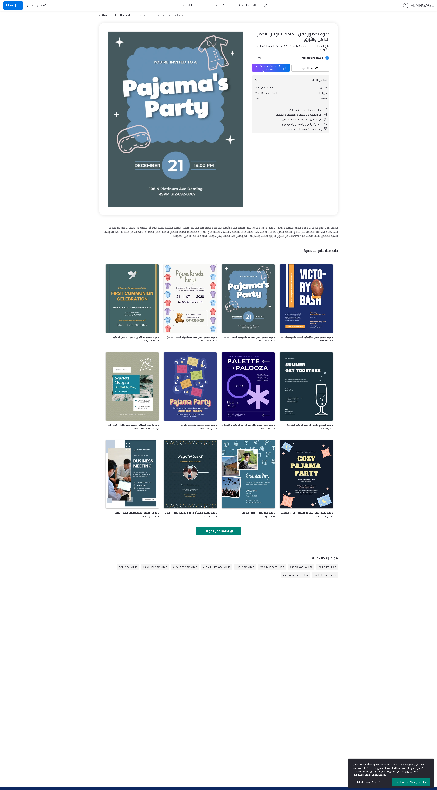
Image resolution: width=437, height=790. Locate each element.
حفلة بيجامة (152, 15)
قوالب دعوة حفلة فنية (301, 567)
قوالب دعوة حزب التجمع (272, 567)
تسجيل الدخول (36, 5)
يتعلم (204, 5)
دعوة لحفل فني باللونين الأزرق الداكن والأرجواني (248, 425)
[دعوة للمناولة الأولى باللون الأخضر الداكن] (132, 298)
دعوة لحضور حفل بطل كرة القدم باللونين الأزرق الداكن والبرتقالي (306, 337)
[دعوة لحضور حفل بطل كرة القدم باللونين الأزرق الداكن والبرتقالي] (306, 298)
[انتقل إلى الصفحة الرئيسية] (418, 5)
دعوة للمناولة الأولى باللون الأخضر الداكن (136, 337)
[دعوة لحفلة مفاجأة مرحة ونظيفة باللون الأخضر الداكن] (190, 474)
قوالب (220, 5)
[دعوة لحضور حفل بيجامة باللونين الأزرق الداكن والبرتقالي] (306, 474)
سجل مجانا (13, 5)
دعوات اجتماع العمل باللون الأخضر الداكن (136, 512)
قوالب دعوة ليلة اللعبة (325, 575)
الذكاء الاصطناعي (244, 5)
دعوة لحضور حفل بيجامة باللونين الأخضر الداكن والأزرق (248, 337)
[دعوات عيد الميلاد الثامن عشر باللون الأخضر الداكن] (132, 386)
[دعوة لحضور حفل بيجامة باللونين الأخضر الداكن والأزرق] (248, 298)
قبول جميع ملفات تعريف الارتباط (411, 782)
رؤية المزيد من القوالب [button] (218, 530)
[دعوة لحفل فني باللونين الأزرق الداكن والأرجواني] (248, 386)
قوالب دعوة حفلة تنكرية (185, 567)
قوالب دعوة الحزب (245, 567)
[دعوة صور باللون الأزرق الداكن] (248, 474)
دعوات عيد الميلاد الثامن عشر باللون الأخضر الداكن (132, 425)
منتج (267, 5)
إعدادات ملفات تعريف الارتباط (371, 782)
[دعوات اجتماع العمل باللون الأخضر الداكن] (132, 474)
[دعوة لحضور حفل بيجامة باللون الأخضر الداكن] (190, 298)
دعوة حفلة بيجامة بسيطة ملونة (199, 425)
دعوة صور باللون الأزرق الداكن (258, 512)
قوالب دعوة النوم (327, 567)
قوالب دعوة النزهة (128, 567)
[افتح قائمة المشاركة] (260, 57)
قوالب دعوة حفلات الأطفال (216, 567)
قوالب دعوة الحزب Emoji (155, 567)
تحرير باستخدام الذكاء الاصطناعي (268, 68)
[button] (310, 68)
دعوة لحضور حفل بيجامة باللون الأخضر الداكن (192, 337)
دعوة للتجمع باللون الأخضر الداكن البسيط (310, 425)
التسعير (187, 5)
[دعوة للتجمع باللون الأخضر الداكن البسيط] (306, 386)
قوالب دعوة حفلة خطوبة (295, 575)
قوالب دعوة (166, 15)
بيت (186, 15)
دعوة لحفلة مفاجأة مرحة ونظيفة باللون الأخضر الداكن (190, 512)
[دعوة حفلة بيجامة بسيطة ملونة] (190, 386)
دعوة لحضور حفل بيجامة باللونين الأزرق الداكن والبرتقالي (306, 512)
